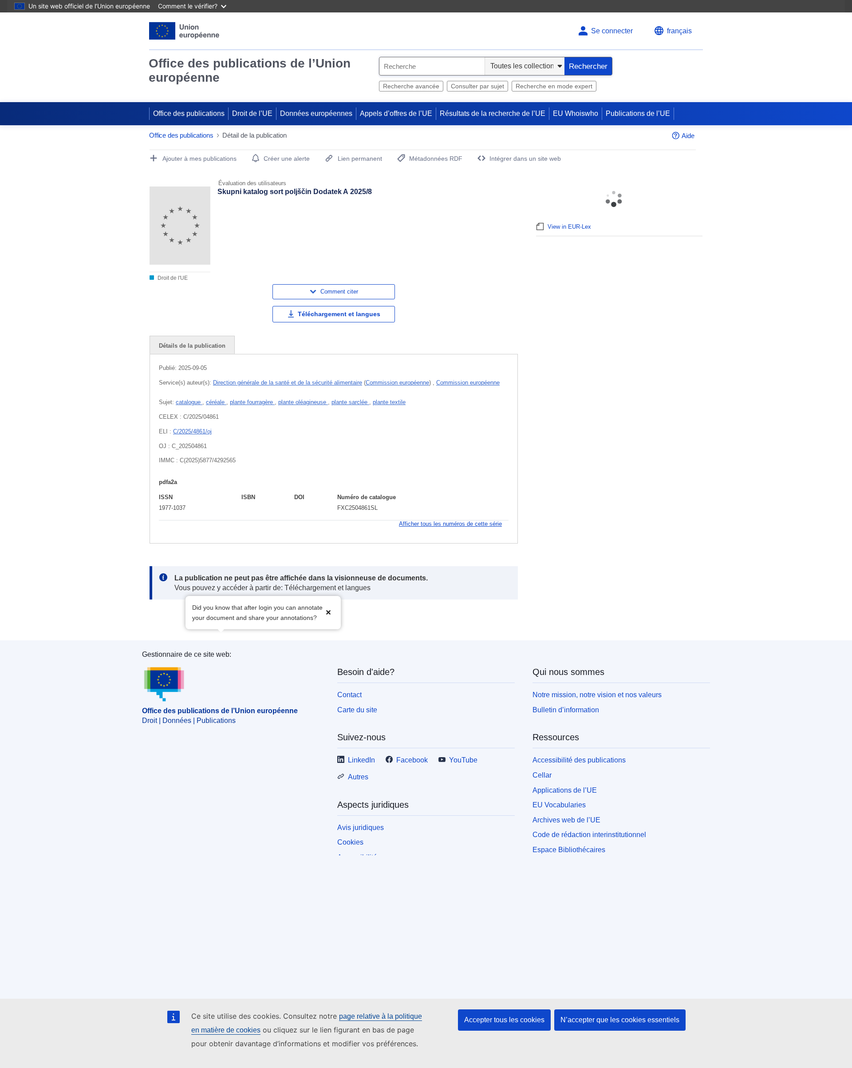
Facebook (412, 760)
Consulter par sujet (477, 86)
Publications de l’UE (638, 113)
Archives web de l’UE (566, 820)
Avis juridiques (360, 827)
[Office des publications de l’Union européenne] (184, 31)
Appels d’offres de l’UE (396, 113)
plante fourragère (252, 402)
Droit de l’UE (252, 113)
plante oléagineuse (303, 402)
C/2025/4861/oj (192, 431)
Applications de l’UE (564, 790)
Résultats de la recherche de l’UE (492, 113)
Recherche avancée (411, 86)
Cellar (542, 775)
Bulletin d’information (565, 710)
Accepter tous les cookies (504, 1020)
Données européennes (316, 113)
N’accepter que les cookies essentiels (619, 1020)
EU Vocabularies (559, 805)
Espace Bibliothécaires (568, 850)
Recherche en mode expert (554, 86)
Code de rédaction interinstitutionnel (589, 834)
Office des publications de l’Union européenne (250, 70)
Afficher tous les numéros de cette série (450, 523)
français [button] (679, 31)
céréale (216, 402)
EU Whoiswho (575, 113)
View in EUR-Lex (569, 226)
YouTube (463, 760)
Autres (358, 777)
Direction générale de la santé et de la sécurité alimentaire (287, 382)
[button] (328, 612)
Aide (688, 135)
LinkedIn (361, 760)
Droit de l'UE (172, 278)
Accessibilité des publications (579, 760)
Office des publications (189, 113)
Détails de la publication (192, 345)
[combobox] (432, 66)
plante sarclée (350, 402)
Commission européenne (397, 382)
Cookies (350, 842)
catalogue (189, 402)
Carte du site (357, 710)
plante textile (389, 402)
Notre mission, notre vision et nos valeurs (597, 695)
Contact (349, 695)
